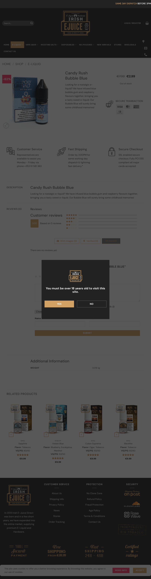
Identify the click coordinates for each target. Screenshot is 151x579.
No (92, 303)
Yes (59, 303)
